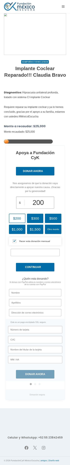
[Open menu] (63, 6)
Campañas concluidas (35, 61)
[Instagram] (43, 447)
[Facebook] (26, 447)
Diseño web (54, 460)
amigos (44, 460)
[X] (35, 447)
